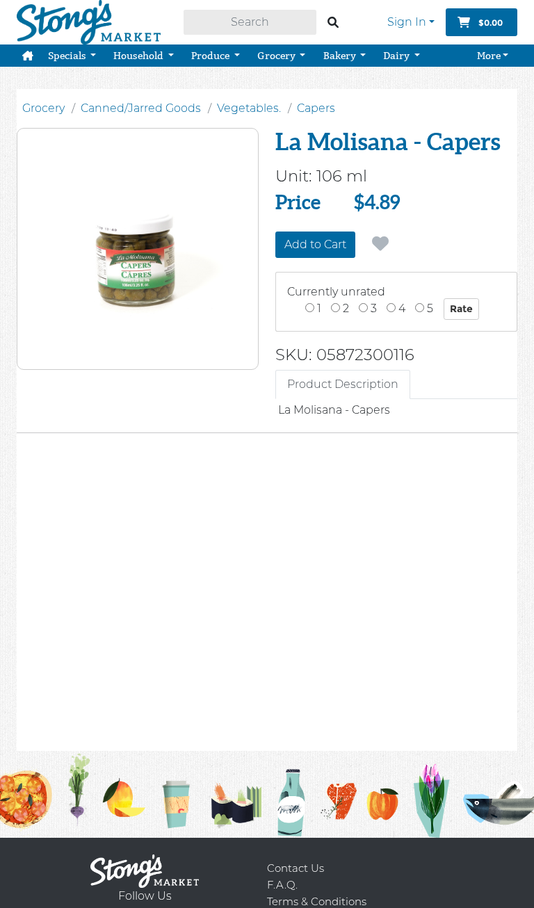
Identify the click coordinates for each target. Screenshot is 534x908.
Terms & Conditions (316, 901)
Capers (316, 108)
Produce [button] (211, 55)
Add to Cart (315, 244)
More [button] (489, 55)
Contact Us (295, 868)
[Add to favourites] (380, 244)
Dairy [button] (397, 55)
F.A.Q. (282, 884)
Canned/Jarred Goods (141, 108)
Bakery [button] (340, 55)
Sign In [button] (406, 22)
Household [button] (139, 55)
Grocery (43, 108)
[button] (28, 55)
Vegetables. (249, 108)
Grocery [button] (277, 55)
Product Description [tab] (342, 384)
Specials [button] (68, 55)
